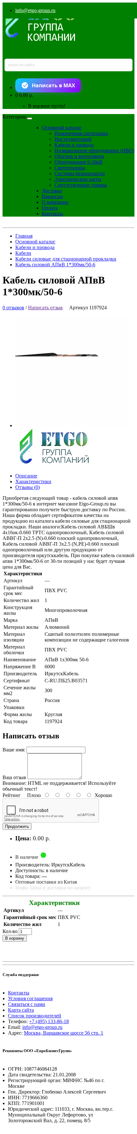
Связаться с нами (26, 1004)
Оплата (50, 208)
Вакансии (52, 196)
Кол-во (10, 931)
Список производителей (34, 1015)
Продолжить (17, 826)
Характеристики (33, 481)
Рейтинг (12, 795)
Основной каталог (62, 127)
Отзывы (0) (27, 487)
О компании (55, 202)
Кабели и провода (74, 144)
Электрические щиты (77, 179)
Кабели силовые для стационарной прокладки (65, 259)
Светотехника (69, 167)
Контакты (52, 213)
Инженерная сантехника (81, 133)
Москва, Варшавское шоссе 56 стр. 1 (63, 1033)
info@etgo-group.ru (35, 10)
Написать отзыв (45, 307)
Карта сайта (21, 1010)
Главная (23, 236)
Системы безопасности (79, 173)
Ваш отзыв (14, 777)
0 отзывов (13, 307)
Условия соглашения (30, 998)
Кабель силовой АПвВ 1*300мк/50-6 (55, 264)
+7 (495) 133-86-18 (49, 1021)
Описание (26, 475)
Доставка (52, 190)
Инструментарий (73, 139)
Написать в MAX (53, 85)
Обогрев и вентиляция (79, 156)
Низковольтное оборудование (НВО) (94, 150)
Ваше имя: (14, 749)
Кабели (23, 253)
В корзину (14, 938)
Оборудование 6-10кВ (78, 162)
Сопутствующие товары (80, 185)
